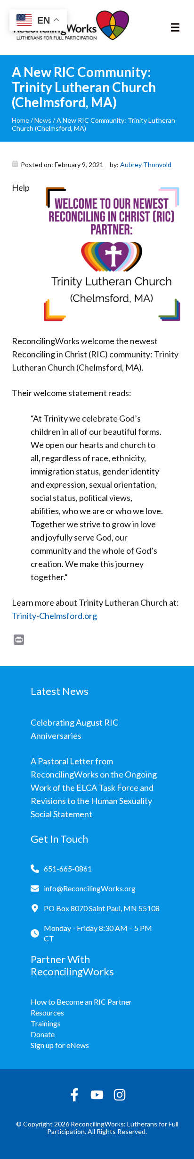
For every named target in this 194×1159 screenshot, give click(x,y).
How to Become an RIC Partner (81, 1001)
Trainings (46, 1023)
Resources (47, 1012)
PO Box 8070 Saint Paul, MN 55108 (102, 908)
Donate (43, 1034)
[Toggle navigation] (175, 27)
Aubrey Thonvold (145, 165)
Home (20, 120)
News (42, 120)
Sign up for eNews (60, 1045)
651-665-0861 (68, 868)
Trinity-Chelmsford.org (54, 615)
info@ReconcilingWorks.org (90, 888)
